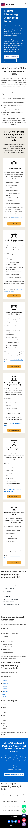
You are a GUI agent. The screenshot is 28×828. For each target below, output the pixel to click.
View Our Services (10, 60)
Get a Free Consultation (12, 56)
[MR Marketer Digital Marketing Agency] (8, 4)
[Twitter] (15, 821)
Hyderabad (5, 680)
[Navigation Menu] (25, 4)
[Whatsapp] (24, 811)
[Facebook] (9, 821)
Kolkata (4, 696)
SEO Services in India (16, 217)
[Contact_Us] (24, 815)
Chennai (5, 686)
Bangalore (5, 683)
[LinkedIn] (12, 821)
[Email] (24, 820)
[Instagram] (19, 821)
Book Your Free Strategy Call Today (14, 774)
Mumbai (5, 688)
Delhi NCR (5, 691)
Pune (4, 694)
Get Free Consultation (14, 223)
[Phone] (24, 807)
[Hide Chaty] (24, 824)
